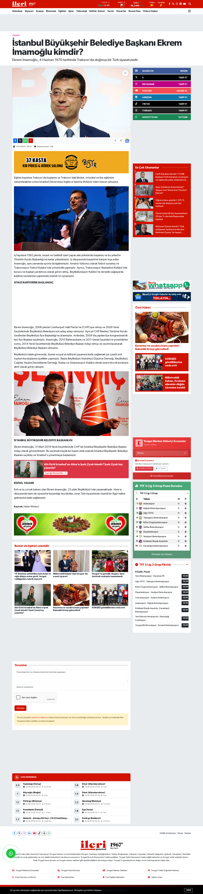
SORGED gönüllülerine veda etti (108, 607)
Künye (180, 833)
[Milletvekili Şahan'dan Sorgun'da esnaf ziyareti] (71, 561)
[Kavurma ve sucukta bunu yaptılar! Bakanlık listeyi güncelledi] (71, 595)
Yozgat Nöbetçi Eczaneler (27, 870)
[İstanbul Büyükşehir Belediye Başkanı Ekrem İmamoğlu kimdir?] (71, 102)
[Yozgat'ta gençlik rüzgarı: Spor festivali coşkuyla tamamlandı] (110, 561)
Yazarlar (121, 11)
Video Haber (150, 11)
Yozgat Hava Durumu (70, 870)
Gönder (20, 708)
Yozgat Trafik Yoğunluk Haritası (165, 870)
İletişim (188, 833)
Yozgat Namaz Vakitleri (116, 870)
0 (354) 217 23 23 (145, 468)
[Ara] (189, 4)
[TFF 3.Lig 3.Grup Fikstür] (187, 565)
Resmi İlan (135, 11)
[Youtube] (34, 833)
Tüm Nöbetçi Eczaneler (163, 476)
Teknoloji (81, 11)
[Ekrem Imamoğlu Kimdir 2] (71, 403)
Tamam (188, 890)
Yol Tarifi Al (162, 468)
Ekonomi (51, 11)
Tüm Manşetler (67, 877)
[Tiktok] (39, 833)
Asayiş (40, 11)
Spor (71, 11)
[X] (19, 833)
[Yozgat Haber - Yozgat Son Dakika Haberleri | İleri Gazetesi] (24, 4)
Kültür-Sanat (97, 11)
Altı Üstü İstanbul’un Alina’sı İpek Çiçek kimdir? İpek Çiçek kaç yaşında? (31, 610)
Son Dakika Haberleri (115, 877)
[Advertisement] (101, 23)
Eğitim (62, 11)
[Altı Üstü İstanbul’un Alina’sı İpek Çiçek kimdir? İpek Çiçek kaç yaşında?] (33, 595)
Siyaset (29, 11)
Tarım (110, 11)
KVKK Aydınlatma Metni (114, 890)
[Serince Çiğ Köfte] (71, 524)
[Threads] (44, 833)
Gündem (17, 11)
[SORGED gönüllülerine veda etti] (110, 595)
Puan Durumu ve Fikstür (25, 877)
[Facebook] (14, 833)
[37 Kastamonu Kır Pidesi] (71, 162)
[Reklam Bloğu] (162, 285)
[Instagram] (24, 833)
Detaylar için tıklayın (162, 554)
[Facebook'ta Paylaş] (15, 140)
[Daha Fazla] (30, 140)
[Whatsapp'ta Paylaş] (25, 140)
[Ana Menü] (189, 11)
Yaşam (16, 35)
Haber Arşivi (156, 877)
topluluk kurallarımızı (39, 717)
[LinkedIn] (29, 833)
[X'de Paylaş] (20, 140)
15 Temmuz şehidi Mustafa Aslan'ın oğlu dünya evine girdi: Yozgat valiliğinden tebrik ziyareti (33, 576)
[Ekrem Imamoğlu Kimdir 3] (71, 218)
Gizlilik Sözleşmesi (168, 833)
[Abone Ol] (127, 140)
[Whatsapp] (49, 833)
